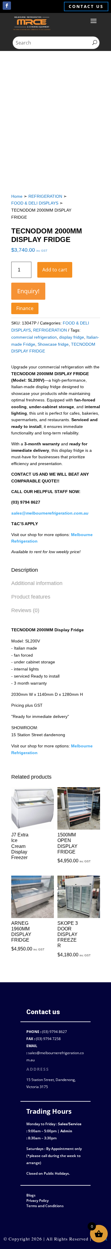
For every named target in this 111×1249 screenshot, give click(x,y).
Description (24, 570)
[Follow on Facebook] (7, 5)
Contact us (86, 6)
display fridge (71, 337)
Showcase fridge (53, 344)
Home (16, 196)
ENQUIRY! (28, 291)
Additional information (36, 583)
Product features (30, 597)
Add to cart (54, 269)
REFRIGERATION (45, 196)
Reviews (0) (25, 610)
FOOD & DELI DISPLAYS (34, 203)
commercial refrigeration (34, 337)
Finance (24, 308)
